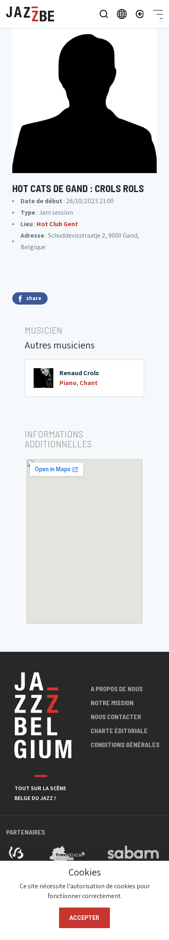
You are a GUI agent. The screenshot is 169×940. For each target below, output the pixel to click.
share (33, 298)
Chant (89, 382)
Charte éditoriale (119, 730)
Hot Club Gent (57, 224)
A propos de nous (117, 688)
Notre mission (112, 702)
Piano (68, 382)
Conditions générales (125, 744)
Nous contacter (116, 716)
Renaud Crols (79, 373)
